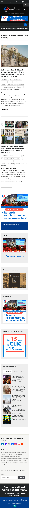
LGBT (10, 82)
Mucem (22, 161)
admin (10, 89)
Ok (15, 505)
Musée (3, 84)
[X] (13, 2)
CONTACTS (16, 496)
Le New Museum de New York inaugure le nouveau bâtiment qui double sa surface (18, 397)
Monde (22, 82)
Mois (22, 371)
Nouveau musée (12, 84)
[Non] (27, 502)
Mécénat (16, 82)
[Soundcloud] (26, 2)
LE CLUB (17, 493)
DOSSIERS (16, 158)
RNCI (10, 496)
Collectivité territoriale (16, 79)
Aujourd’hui (7, 371)
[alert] (14, 228)
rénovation (20, 87)
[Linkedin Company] (10, 2)
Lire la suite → (6, 109)
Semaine (16, 371)
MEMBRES (23, 493)
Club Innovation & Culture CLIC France (14, 488)
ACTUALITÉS (5, 79)
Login (26, 4)
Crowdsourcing (8, 158)
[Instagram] (20, 2)
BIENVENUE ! (10, 493)
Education (4, 82)
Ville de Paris (11, 163)
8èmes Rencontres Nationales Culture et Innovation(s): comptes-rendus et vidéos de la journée (18, 377)
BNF (11, 155)
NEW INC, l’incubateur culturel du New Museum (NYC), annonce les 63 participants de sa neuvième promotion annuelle (19, 418)
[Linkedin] (6, 444)
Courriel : (3, 474)
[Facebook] (16, 2)
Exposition (4, 161)
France (11, 161)
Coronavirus (18, 155)
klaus (24, 163)
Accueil (4, 493)
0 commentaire (16, 89)
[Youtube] (23, 2)
